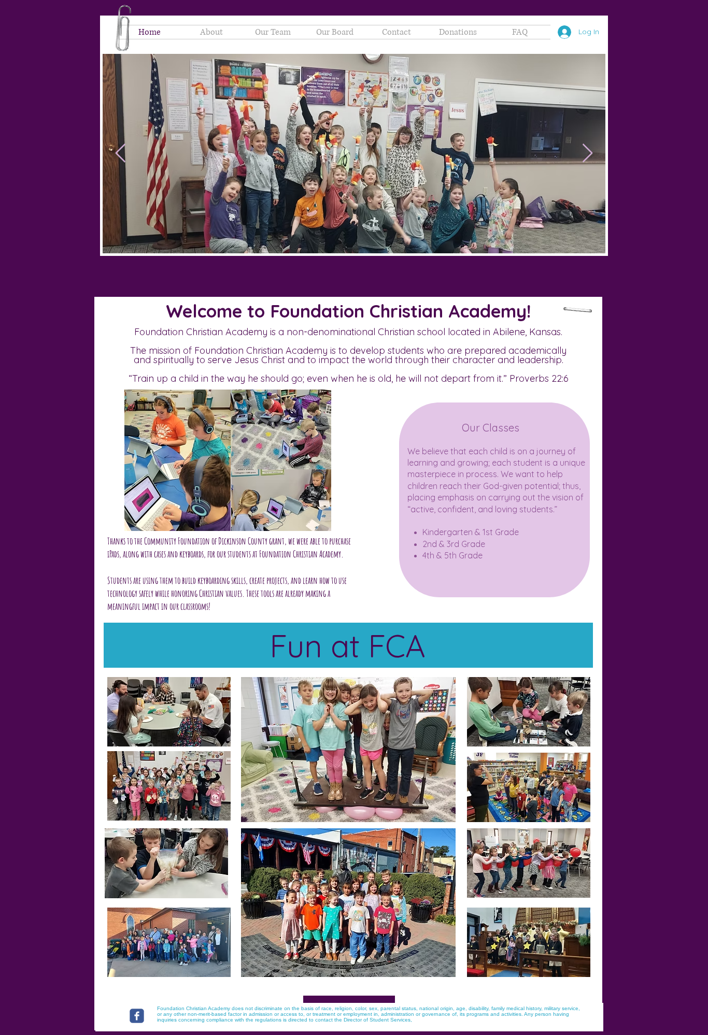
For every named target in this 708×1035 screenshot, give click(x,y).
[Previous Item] (120, 153)
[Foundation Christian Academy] (137, 1016)
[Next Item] (587, 153)
